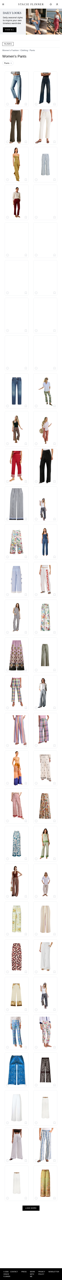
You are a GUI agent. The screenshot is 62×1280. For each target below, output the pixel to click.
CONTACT (14, 1272)
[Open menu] (3, 4)
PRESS (24, 1272)
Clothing (24, 50)
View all (9, 30)
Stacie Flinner (31, 4)
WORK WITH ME (32, 1274)
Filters (8, 44)
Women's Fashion (10, 50)
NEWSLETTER (53, 1272)
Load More (30, 1208)
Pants (32, 50)
